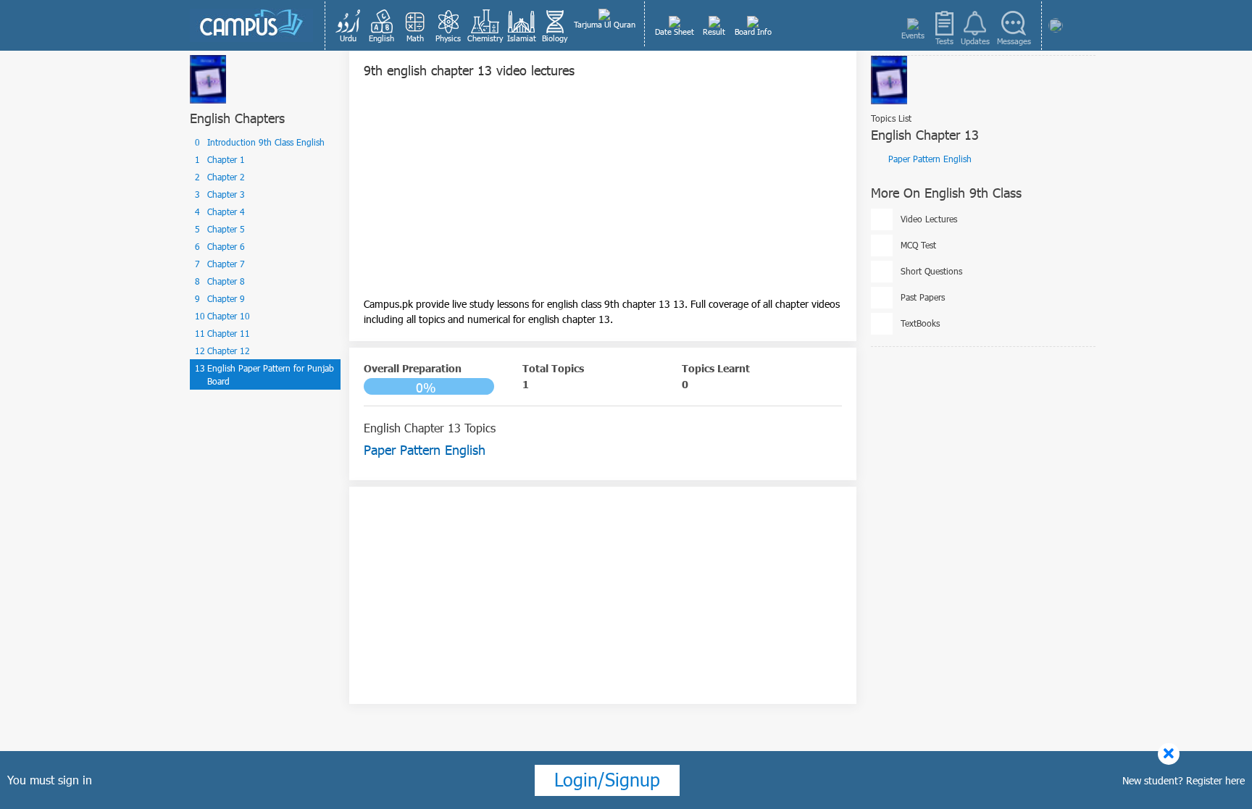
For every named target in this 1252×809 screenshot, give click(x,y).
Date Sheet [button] (674, 31)
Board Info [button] (753, 31)
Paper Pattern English (930, 159)
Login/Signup (607, 779)
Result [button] (714, 31)
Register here (1215, 780)
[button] (348, 25)
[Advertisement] (602, 194)
